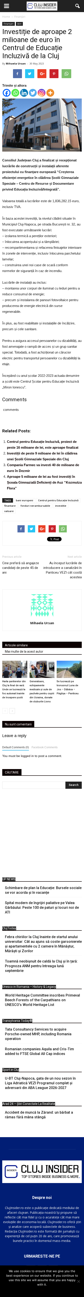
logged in (27, 756)
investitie (60, 505)
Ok (42, 1290)
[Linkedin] (24, 93)
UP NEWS (8, 879)
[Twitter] (33, 93)
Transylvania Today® (17, 1021)
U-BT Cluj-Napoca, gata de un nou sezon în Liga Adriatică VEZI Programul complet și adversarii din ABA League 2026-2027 (40, 1083)
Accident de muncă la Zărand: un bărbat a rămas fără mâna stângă (39, 1114)
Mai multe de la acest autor (24, 651)
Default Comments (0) (15, 747)
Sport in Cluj (10, 1070)
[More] (50, 93)
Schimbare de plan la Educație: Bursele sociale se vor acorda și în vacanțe (43, 890)
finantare (10, 505)
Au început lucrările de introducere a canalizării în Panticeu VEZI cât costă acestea (62, 570)
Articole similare (16, 645)
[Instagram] (41, 93)
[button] (77, 6)
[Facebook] (7, 93)
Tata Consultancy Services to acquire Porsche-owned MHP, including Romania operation (38, 1034)
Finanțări (8, 23)
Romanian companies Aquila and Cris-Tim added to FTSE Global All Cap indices (39, 1051)
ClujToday (9, 928)
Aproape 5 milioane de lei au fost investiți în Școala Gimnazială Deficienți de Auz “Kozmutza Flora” (44, 482)
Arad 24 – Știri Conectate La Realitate (28, 1104)
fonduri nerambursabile (35, 505)
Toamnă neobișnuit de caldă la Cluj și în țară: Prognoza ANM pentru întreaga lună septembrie (41, 966)
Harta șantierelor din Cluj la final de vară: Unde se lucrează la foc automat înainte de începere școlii (14, 689)
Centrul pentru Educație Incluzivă (58, 500)
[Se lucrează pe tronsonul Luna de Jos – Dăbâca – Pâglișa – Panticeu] (69, 669)
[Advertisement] (42, 834)
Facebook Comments (45, 747)
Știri (19, 23)
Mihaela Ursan (16, 63)
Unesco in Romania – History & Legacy (29, 986)
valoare (9, 511)
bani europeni (24, 500)
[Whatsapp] (15, 93)
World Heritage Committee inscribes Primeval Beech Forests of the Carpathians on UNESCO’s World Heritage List (42, 1000)
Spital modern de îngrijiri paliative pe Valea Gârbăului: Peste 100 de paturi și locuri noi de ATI (42, 907)
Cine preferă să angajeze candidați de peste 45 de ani (20, 568)
